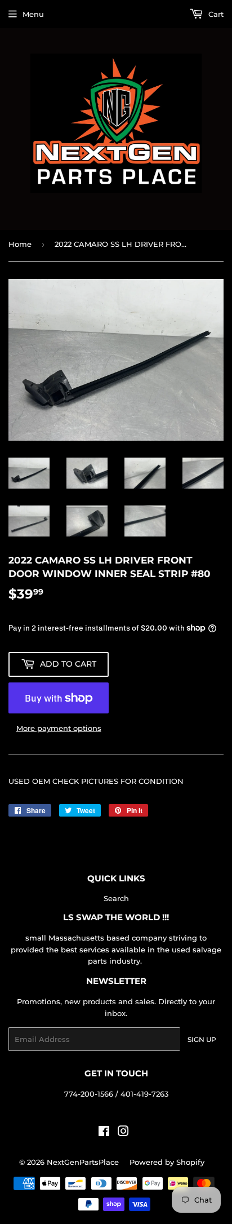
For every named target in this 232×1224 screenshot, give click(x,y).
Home (20, 244)
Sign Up (202, 1039)
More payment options (58, 728)
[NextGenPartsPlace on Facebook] (104, 1132)
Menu (33, 14)
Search (116, 898)
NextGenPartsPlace (83, 1162)
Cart (215, 14)
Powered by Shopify (167, 1162)
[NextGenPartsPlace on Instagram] (123, 1132)
